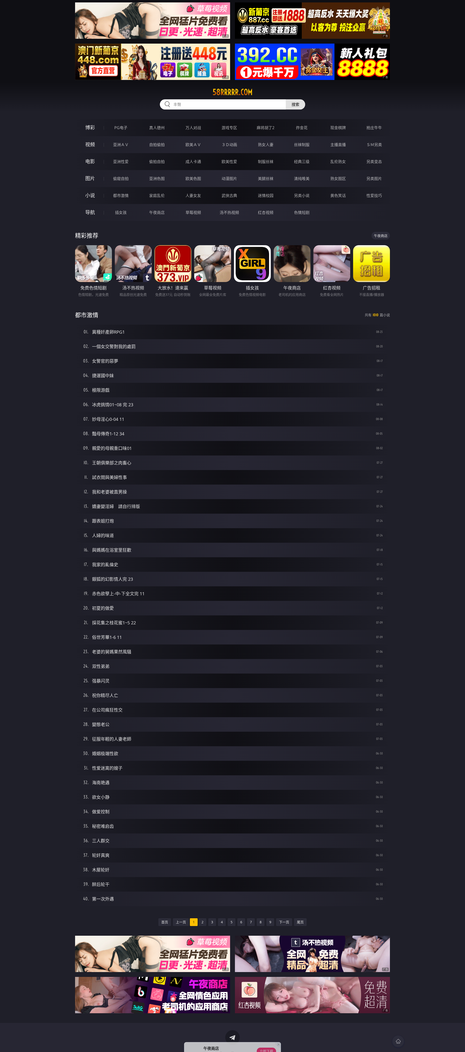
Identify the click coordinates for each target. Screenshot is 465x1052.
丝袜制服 (302, 144)
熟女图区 (338, 178)
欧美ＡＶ (193, 144)
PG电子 (120, 127)
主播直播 (338, 144)
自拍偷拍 (157, 144)
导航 (90, 212)
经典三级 (302, 161)
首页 (164, 922)
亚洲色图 (157, 178)
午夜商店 (157, 212)
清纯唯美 (302, 178)
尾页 (300, 922)
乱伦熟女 (338, 161)
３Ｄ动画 (229, 144)
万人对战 (193, 127)
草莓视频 (193, 212)
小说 (90, 195)
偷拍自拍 (157, 161)
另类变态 (374, 161)
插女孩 (121, 212)
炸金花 (302, 127)
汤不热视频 (229, 212)
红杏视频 (265, 212)
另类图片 (374, 178)
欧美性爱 (229, 161)
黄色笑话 (338, 195)
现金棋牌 (338, 127)
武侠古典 (229, 195)
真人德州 (157, 127)
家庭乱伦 (157, 195)
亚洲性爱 (121, 161)
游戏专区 (229, 127)
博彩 (90, 127)
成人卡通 (193, 161)
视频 (90, 144)
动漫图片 (229, 178)
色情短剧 (302, 212)
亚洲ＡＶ (121, 144)
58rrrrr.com (233, 92)
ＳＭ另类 (374, 144)
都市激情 (121, 195)
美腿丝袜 (265, 178)
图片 (90, 178)
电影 (90, 161)
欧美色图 (193, 178)
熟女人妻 (265, 144)
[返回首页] (398, 1041)
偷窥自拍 (121, 178)
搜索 (295, 104)
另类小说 (302, 195)
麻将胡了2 (265, 127)
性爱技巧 (374, 195)
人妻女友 (193, 195)
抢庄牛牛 (374, 127)
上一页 (181, 922)
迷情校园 (265, 195)
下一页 (284, 922)
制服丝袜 (265, 161)
